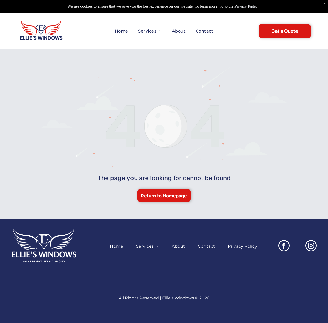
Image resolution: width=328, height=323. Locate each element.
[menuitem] (121, 31)
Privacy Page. (245, 6)
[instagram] (311, 246)
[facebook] (284, 246)
